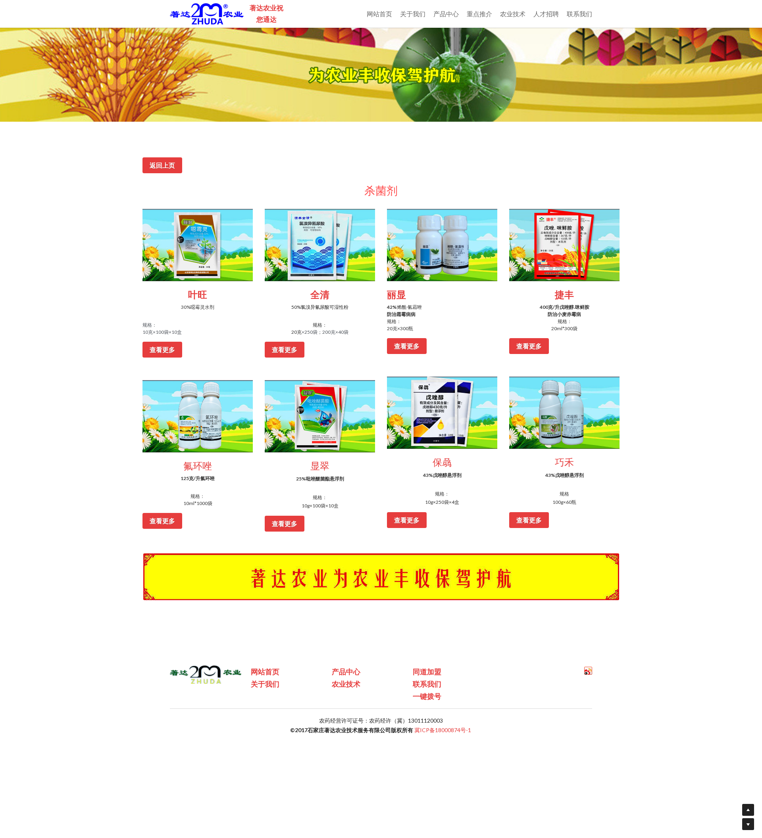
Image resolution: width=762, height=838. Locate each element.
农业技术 (346, 683)
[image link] (197, 244)
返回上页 (162, 165)
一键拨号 (427, 696)
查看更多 (162, 349)
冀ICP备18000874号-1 (442, 730)
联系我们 (427, 683)
